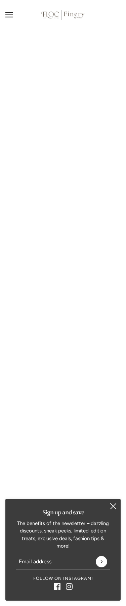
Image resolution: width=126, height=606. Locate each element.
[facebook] (57, 586)
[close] (113, 506)
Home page (71, 103)
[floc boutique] (63, 15)
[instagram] (69, 586)
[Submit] (101, 561)
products (77, 110)
